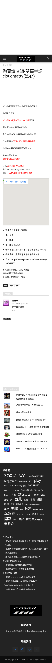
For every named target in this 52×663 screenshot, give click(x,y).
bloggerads (10, 480)
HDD (6, 485)
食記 (21, 519)
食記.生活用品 (34, 519)
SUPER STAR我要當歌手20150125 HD (32, 448)
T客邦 (13, 494)
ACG (22, 475)
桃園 (39, 499)
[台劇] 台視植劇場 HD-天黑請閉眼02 (31, 419)
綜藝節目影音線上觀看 (12, 561)
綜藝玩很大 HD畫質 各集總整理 (29, 434)
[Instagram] (22, 649)
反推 (11, 286)
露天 (15, 519)
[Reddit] (29, 649)
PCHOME (16, 490)
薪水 (18, 514)
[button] (4, 58)
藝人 (23, 514)
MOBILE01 (34, 485)
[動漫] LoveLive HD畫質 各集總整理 (20, 577)
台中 (11, 500)
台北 (18, 499)
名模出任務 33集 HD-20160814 (29, 405)
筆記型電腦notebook (32, 504)
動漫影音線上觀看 (10, 573)
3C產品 (10, 475)
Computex (23, 481)
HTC (11, 486)
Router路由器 (27, 490)
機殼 (6, 504)
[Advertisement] (26, 27)
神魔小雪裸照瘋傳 (23, 412)
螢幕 (28, 514)
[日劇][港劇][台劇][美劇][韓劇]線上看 (18, 585)
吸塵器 (26, 500)
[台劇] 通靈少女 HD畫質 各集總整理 (20, 589)
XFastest (24, 494)
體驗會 (9, 523)
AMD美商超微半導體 (35, 476)
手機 (32, 499)
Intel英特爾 (20, 485)
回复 (13, 310)
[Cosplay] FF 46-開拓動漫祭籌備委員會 (32, 427)
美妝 (6, 509)
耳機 (21, 509)
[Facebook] (15, 649)
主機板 (35, 494)
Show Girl (39, 490)
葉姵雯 (9, 513)
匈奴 (43, 494)
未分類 (9, 65)
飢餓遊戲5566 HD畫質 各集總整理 (19, 569)
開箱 (7, 518)
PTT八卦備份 (8, 537)
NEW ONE (7, 490)
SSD (6, 494)
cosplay (35, 480)
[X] (36, 649)
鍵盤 (42, 514)
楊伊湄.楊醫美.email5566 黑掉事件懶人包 (23, 557)
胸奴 (28, 508)
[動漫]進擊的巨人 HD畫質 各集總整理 (21, 581)
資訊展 (35, 514)
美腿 (14, 508)
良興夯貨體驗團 (38, 509)
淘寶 (17, 286)
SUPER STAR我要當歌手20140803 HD (32, 441)
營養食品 (19, 504)
